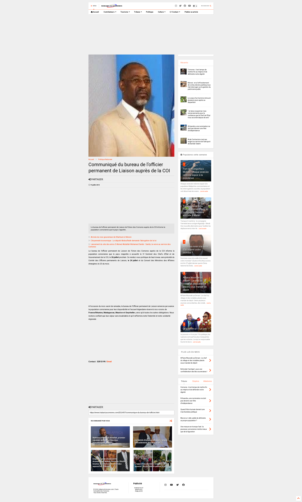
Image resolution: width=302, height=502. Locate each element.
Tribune (137, 12)
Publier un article (191, 12)
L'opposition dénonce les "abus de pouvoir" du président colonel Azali (150, 465)
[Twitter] (180, 6)
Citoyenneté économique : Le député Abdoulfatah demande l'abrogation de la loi (123, 240)
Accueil (96, 12)
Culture (161, 12)
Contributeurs (109, 12)
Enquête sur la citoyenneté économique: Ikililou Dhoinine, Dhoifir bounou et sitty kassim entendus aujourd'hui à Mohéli (109, 462)
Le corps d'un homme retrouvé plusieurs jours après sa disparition (199, 100)
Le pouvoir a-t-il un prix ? (196, 328)
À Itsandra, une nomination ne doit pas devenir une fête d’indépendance (199, 128)
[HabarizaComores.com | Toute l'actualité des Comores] (111, 6)
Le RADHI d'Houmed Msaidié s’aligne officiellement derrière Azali (151, 441)
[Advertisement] (151, 34)
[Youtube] (189, 6)
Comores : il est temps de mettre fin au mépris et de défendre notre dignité (197, 72)
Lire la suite (204, 191)
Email (109, 361)
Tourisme (124, 12)
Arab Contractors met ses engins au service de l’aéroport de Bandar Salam (199, 141)
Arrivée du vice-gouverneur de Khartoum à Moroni (111, 237)
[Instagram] (176, 6)
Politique (149, 12)
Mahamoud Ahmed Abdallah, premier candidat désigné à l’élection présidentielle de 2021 (109, 440)
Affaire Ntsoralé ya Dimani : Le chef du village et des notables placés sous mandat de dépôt (195, 283)
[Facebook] (185, 6)
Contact (175, 12)
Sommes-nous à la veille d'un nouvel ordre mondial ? (195, 249)
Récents (184, 62)
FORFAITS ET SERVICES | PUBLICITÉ (138, 489)
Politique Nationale (105, 159)
